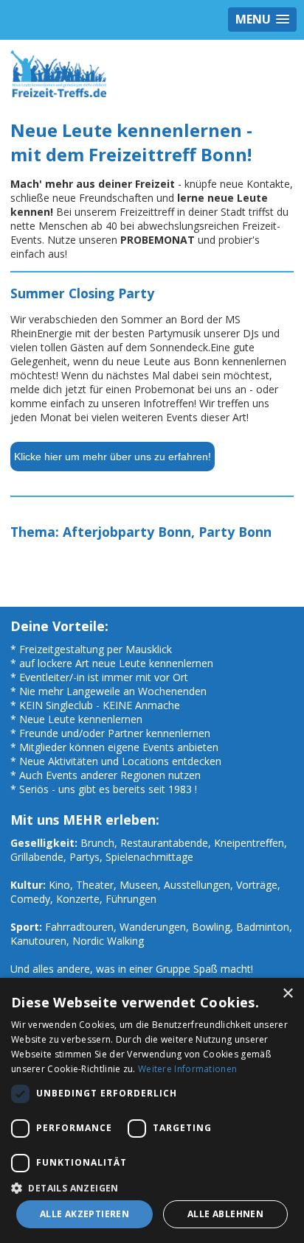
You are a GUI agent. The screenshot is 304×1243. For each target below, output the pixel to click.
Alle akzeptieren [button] (84, 1214)
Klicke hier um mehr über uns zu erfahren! (112, 456)
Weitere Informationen (187, 1069)
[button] (152, 1187)
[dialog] (152, 1110)
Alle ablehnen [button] (225, 1214)
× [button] (287, 993)
